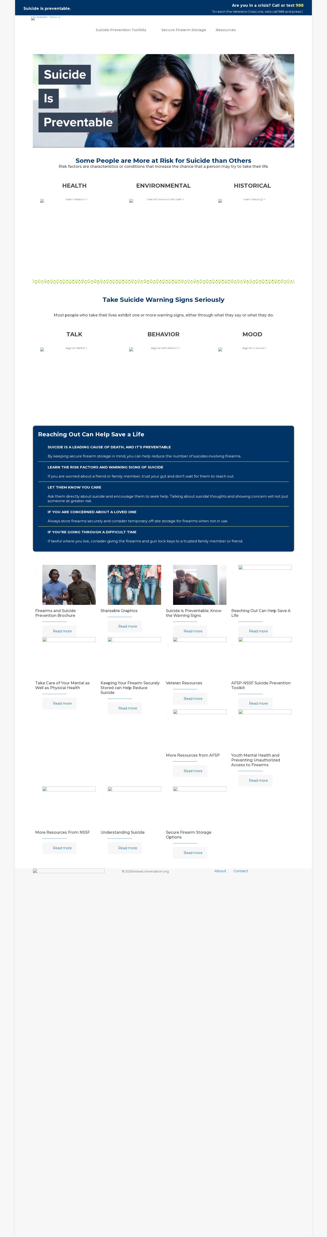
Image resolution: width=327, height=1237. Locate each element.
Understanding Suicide (123, 832)
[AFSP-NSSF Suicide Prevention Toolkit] (265, 657)
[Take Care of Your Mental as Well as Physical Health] (69, 657)
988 (300, 5)
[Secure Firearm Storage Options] (199, 807)
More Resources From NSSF (62, 832)
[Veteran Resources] (199, 657)
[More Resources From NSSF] (69, 807)
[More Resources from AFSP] (199, 729)
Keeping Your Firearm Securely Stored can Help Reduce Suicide (130, 688)
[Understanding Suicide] (134, 807)
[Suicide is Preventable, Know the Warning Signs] (199, 585)
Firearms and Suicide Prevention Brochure (55, 613)
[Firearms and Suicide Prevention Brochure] (69, 585)
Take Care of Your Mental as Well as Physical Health (62, 685)
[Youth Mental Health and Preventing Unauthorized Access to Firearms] (265, 729)
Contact (240, 871)
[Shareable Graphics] (134, 585)
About (220, 871)
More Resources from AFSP (193, 755)
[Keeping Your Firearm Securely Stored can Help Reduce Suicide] (134, 657)
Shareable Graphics (119, 610)
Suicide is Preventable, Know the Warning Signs (193, 613)
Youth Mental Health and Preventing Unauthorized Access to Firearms (255, 760)
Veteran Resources (184, 683)
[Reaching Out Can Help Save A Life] (265, 585)
